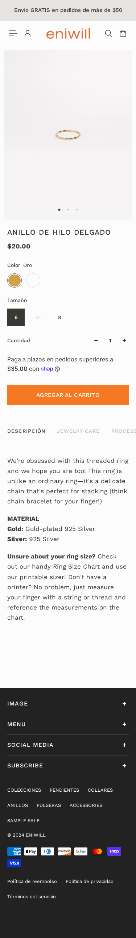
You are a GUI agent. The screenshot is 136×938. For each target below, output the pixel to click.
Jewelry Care (78, 431)
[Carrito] (123, 33)
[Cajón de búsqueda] (108, 33)
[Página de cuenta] (27, 33)
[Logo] (68, 33)
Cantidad (18, 340)
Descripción (26, 431)
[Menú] (13, 33)
